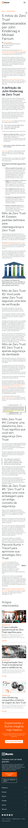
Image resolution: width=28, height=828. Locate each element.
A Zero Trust (5, 151)
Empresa (4, 792)
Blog (3, 11)
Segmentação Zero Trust (8, 397)
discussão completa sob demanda (15, 79)
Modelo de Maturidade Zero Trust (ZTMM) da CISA (13, 243)
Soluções (4, 800)
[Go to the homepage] (5, 2)
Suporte (4, 796)
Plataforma (5, 787)
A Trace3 (4, 562)
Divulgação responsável (16, 818)
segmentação (11, 11)
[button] (24, 2)
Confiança (23, 818)
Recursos (4, 809)
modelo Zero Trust (7, 121)
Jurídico (3, 818)
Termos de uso (8, 818)
